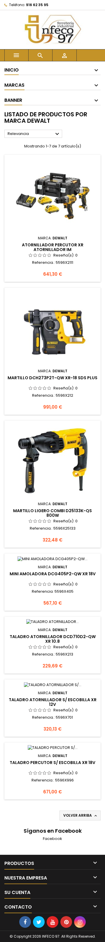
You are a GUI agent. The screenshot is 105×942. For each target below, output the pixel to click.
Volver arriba (80, 815)
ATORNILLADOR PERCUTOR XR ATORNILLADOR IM (52, 247)
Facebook (52, 838)
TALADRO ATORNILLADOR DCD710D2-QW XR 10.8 (53, 639)
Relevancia (34, 134)
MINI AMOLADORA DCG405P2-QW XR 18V (53, 574)
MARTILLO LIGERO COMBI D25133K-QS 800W (52, 513)
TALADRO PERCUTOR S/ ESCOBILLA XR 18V (52, 762)
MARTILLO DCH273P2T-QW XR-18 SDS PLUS (52, 378)
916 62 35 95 (37, 4)
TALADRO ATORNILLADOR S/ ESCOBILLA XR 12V (53, 702)
